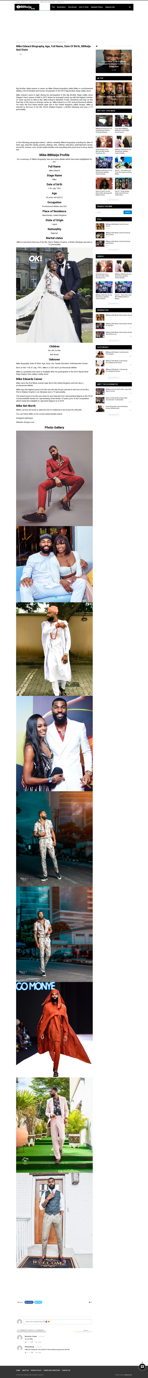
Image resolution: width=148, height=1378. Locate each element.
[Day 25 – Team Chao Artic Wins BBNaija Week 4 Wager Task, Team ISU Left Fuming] (123, 287)
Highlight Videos (97, 7)
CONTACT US (60, 2)
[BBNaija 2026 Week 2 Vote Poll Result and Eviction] (100, 244)
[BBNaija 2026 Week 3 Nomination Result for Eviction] (100, 326)
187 (108, 245)
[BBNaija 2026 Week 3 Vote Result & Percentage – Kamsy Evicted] (100, 354)
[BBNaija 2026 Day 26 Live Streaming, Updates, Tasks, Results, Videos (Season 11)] (123, 141)
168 (115, 102)
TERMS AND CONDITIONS (47, 2)
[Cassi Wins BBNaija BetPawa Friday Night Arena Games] (123, 121)
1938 (114, 70)
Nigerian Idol (110, 7)
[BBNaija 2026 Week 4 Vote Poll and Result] (114, 94)
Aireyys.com (29, 422)
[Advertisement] (74, 25)
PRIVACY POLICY (33, 2)
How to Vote (83, 7)
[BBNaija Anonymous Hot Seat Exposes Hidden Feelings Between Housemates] (104, 121)
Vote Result (72, 7)
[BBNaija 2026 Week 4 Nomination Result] (100, 317)
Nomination (61, 7)
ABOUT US (24, 2)
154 (108, 236)
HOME (18, 2)
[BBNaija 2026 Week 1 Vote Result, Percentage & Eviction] (100, 372)
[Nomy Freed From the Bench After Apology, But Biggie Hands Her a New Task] (104, 183)
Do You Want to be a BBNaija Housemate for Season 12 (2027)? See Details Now (114, 64)
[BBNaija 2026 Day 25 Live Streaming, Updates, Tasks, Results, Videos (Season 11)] (104, 162)
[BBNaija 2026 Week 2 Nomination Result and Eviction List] (100, 334)
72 (131, 402)
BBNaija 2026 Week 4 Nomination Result (119, 315)
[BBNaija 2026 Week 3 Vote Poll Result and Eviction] (100, 235)
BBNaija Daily (128, 1375)
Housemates (44, 7)
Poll (53, 7)
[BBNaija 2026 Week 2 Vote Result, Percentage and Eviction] (100, 363)
